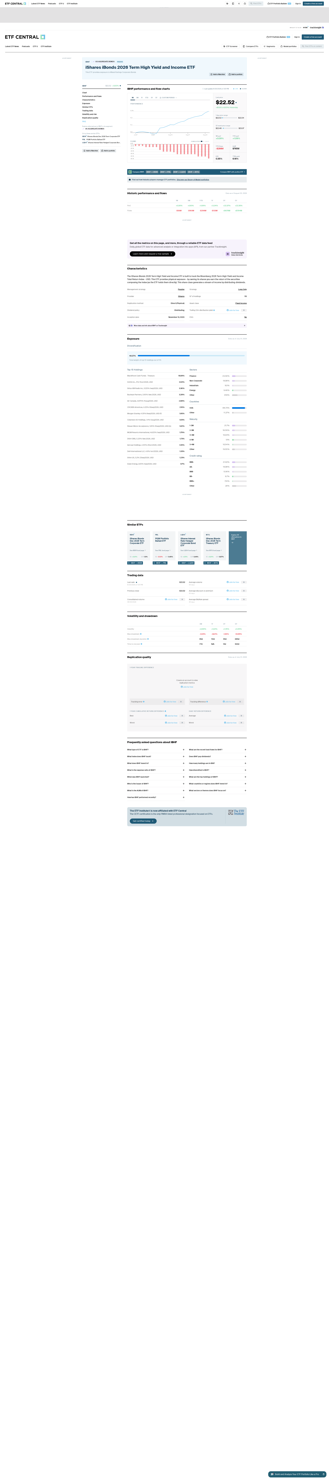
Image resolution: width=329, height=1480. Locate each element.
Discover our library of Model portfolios (193, 179)
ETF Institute (46, 46)
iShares (181, 296)
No (245, 317)
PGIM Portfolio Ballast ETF (95, 139)
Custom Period (168, 98)
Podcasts (26, 46)
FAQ (84, 121)
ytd (146, 98)
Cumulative (195, 141)
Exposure (86, 103)
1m (133, 98)
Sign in (297, 37)
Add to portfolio (236, 74)
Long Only (242, 289)
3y (152, 98)
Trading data (87, 110)
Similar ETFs (87, 107)
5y (156, 98)
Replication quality (90, 118)
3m (137, 98)
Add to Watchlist (219, 74)
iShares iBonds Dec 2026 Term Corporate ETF (103, 136)
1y (142, 98)
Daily (207, 141)
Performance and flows (92, 96)
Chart (84, 92)
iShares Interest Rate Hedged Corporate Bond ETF (104, 143)
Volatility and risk (89, 114)
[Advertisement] (164, 14)
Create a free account (313, 37)
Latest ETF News (12, 46)
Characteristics (88, 100)
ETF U (35, 46)
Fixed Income (241, 303)
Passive (181, 289)
